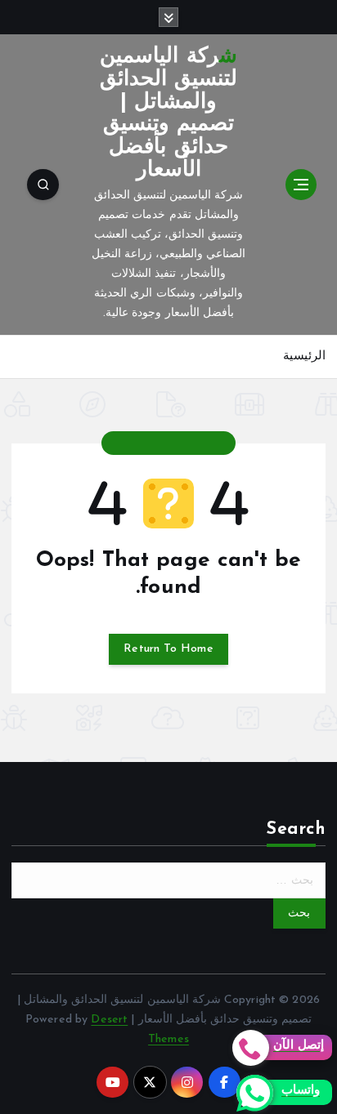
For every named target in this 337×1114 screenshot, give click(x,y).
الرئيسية (304, 356)
